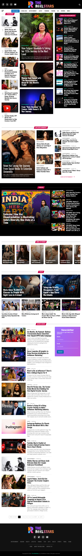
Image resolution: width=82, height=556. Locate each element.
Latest (40, 11)
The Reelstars (35, 553)
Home (31, 546)
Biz (58, 11)
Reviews (63, 11)
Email (59, 343)
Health (54, 541)
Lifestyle (33, 541)
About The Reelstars (39, 546)
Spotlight (15, 11)
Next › (35, 517)
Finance (40, 541)
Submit (60, 352)
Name (59, 336)
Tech (45, 541)
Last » (41, 517)
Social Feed (24, 11)
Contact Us (49, 546)
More (68, 11)
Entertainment (33, 11)
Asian (69, 541)
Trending (46, 11)
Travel (64, 541)
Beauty (27, 541)
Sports (59, 541)
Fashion (53, 11)
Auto (49, 541)
